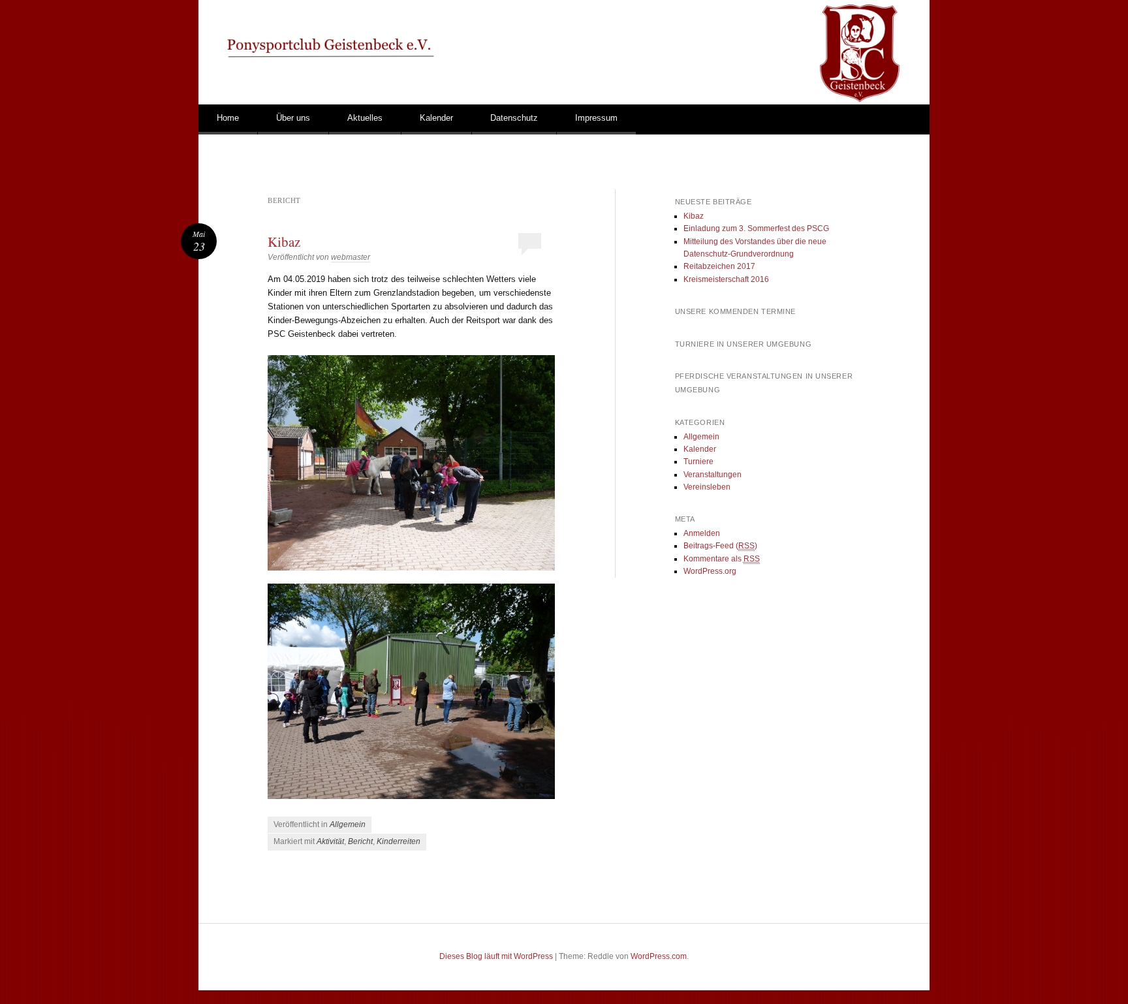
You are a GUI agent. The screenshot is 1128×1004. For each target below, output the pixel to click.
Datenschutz (514, 118)
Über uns (293, 118)
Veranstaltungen (712, 474)
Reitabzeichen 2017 (719, 266)
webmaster (350, 257)
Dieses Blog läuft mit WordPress (496, 956)
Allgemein (348, 824)
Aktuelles (365, 118)
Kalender (436, 118)
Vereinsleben (706, 487)
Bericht (360, 841)
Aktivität (330, 841)
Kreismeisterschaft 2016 (726, 279)
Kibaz (284, 241)
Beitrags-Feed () (720, 545)
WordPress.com (659, 956)
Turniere (698, 461)
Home (228, 118)
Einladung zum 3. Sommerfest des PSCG (756, 228)
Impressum (596, 118)
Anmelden (701, 533)
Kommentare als (721, 558)
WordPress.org (709, 571)
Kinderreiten (398, 841)
